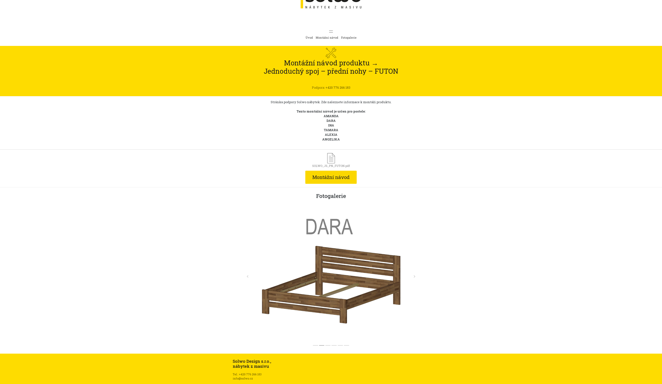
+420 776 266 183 (337, 87)
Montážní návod (327, 37)
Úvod (309, 37)
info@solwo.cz (243, 378)
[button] (247, 276)
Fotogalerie (349, 37)
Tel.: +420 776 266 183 (247, 374)
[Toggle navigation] (331, 31)
